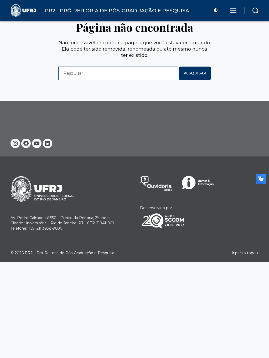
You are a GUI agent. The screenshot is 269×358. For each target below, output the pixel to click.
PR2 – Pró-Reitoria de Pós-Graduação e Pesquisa (69, 253)
